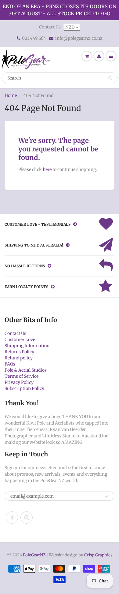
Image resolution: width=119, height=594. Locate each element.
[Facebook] (12, 517)
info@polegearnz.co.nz (79, 38)
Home (11, 95)
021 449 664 (34, 38)
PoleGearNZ (34, 555)
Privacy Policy (19, 382)
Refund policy (19, 358)
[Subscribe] (107, 496)
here (47, 169)
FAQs (10, 364)
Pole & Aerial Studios (26, 370)
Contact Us (50, 27)
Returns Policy (19, 352)
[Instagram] (26, 517)
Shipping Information (27, 345)
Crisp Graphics (98, 555)
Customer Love (20, 339)
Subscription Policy (24, 388)
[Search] (110, 78)
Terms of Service (21, 376)
